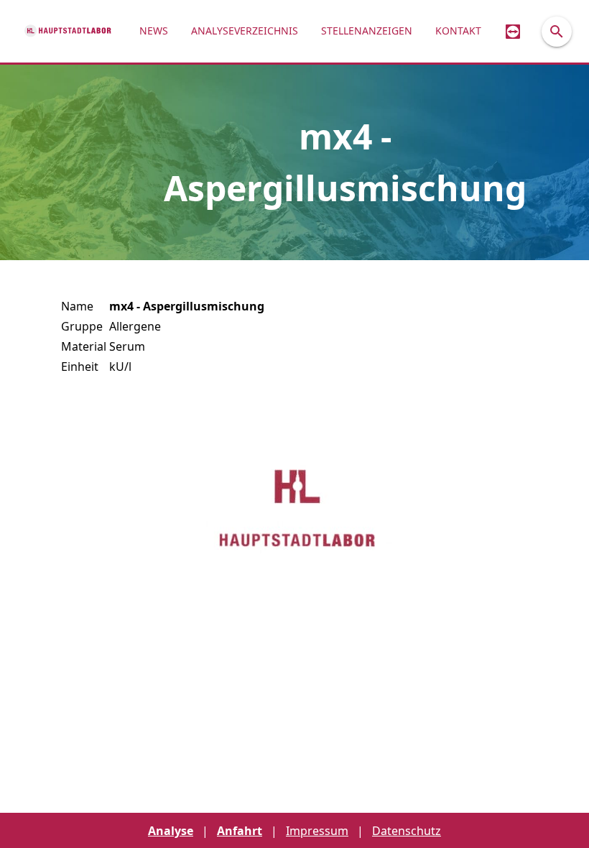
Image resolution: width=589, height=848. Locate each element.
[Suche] (557, 32)
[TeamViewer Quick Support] (513, 31)
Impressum (317, 831)
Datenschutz (406, 831)
